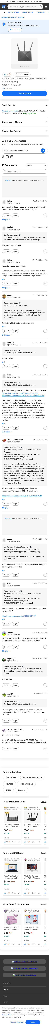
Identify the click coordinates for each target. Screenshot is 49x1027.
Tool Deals (40, 12)
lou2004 (10, 343)
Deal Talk (21, 17)
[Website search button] (40, 6)
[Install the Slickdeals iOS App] (24, 975)
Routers (9, 784)
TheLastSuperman (15, 439)
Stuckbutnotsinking (15, 729)
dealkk (10, 227)
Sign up (8, 180)
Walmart (6, 889)
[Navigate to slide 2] (23, 66)
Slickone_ (11, 632)
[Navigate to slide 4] (26, 66)
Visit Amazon (24, 93)
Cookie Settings (17, 1022)
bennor (10, 375)
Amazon (5, 111)
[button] (9, 74)
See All (43, 802)
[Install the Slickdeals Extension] (24, 961)
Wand (9, 295)
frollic (9, 583)
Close (33, 1022)
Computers (11, 777)
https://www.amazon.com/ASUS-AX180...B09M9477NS (23, 396)
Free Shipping (26, 784)
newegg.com (10, 559)
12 (7, 842)
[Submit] (5, 171)
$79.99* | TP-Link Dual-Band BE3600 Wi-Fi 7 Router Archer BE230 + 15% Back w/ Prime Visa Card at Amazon (12, 826)
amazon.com (14, 111)
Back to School (13, 12)
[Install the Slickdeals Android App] (24, 968)
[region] (24, 1016)
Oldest (29, 165)
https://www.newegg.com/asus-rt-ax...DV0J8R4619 (22, 496)
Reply (15, 215)
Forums (13, 17)
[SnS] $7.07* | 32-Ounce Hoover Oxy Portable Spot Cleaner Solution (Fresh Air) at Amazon (31, 928)
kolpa (9, 201)
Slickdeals (5, 17)
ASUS (8, 790)
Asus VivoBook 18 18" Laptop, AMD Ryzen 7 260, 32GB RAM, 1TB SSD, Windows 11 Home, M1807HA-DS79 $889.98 (12, 877)
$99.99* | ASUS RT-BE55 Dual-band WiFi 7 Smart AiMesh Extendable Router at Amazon (32, 826)
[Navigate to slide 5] (28, 66)
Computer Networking (32, 777)
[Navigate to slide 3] (24, 66)
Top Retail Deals (27, 12)
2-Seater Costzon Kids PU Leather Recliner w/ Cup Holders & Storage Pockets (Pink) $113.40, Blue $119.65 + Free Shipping (11, 928)
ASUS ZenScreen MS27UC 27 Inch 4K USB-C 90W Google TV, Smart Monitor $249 (32, 877)
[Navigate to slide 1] (21, 66)
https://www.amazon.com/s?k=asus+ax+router (20, 393)
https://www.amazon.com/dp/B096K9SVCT (19, 616)
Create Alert (15, 30)
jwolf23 (10, 694)
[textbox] (21, 150)
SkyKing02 (11, 658)
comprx (10, 539)
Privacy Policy (7, 1015)
